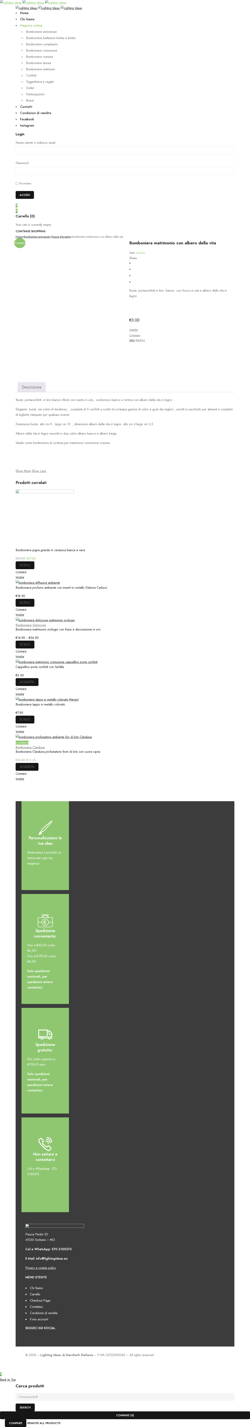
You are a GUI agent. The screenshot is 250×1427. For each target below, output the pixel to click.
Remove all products (43, 1423)
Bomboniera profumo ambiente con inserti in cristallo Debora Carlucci (61, 587)
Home (19, 237)
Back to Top (8, 1379)
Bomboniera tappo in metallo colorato (40, 704)
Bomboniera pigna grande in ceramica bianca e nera (50, 550)
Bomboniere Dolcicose (31, 625)
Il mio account (39, 1319)
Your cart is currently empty (33, 225)
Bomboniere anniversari (37, 237)
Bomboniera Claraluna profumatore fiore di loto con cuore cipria (58, 751)
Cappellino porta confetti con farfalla (40, 667)
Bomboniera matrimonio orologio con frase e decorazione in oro (58, 629)
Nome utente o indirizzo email (35, 143)
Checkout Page (40, 1300)
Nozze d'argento (61, 237)
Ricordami (25, 183)
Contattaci (36, 1307)
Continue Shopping (31, 231)
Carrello (35, 1294)
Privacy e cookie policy (40, 1268)
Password (22, 163)
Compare (15, 1423)
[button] (27, 682)
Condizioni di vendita (43, 1313)
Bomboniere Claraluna (30, 747)
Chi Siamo (36, 1288)
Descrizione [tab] (31, 387)
